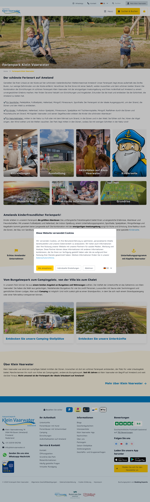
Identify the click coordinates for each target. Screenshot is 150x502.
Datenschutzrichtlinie (45, 258)
